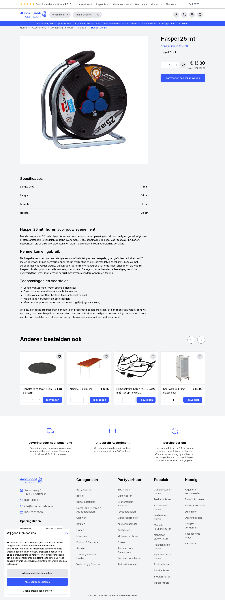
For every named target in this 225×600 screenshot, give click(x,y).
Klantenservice (121, 4)
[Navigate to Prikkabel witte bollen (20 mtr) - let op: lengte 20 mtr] (136, 368)
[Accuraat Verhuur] (33, 15)
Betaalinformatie (194, 499)
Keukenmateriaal (127, 523)
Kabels (82, 27)
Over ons (140, 4)
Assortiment (85, 4)
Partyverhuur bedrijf (129, 558)
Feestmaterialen (127, 511)
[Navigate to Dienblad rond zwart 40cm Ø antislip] (42, 368)
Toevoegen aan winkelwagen (183, 77)
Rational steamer (127, 564)
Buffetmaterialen (86, 501)
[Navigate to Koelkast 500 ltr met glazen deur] (183, 368)
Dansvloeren (125, 495)
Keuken (80, 523)
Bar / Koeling (83, 489)
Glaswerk (81, 517)
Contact (155, 4)
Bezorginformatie (195, 505)
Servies (80, 548)
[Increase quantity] (176, 65)
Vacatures (191, 543)
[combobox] (195, 4)
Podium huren (162, 564)
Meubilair (81, 536)
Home (23, 27)
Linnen (80, 530)
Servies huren (162, 570)
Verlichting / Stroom (62, 27)
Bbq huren (124, 489)
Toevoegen (52, 399)
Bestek (80, 495)
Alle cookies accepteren (37, 582)
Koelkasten (124, 530)
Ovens (121, 542)
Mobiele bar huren (128, 536)
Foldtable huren (163, 499)
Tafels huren (161, 582)
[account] (176, 15)
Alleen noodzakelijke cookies (37, 573)
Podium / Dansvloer (87, 542)
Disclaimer (191, 511)
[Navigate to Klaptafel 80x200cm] (89, 368)
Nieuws (170, 4)
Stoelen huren (162, 576)
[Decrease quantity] (163, 65)
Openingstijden (193, 517)
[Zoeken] (98, 15)
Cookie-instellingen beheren (37, 590)
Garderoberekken (128, 517)
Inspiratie (101, 4)
